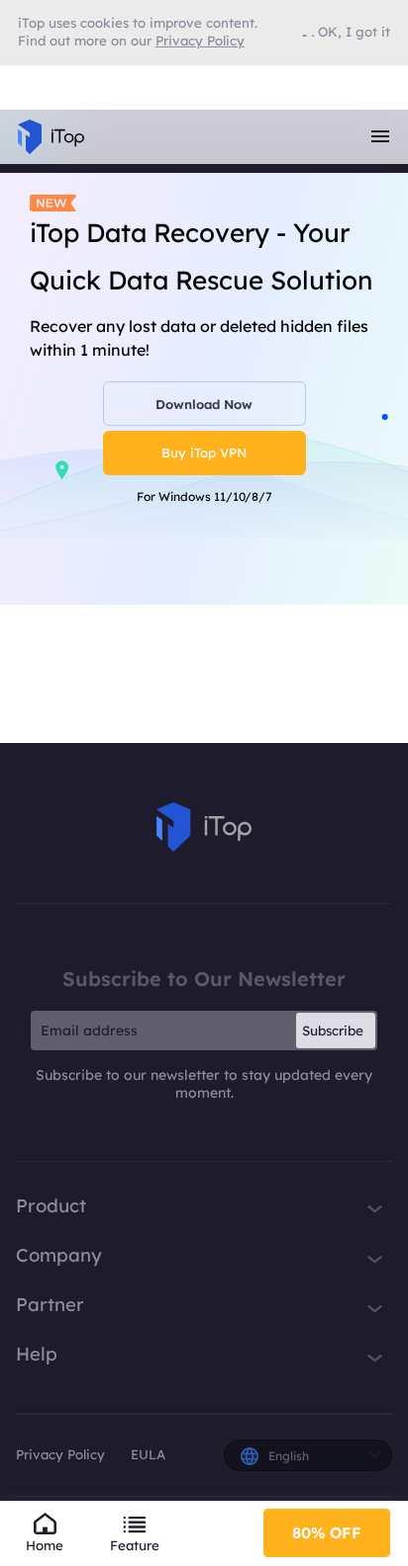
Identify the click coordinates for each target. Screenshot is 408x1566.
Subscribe (332, 1030)
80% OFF (326, 1532)
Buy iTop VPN (204, 452)
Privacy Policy (60, 1454)
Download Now (204, 404)
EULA (148, 1454)
